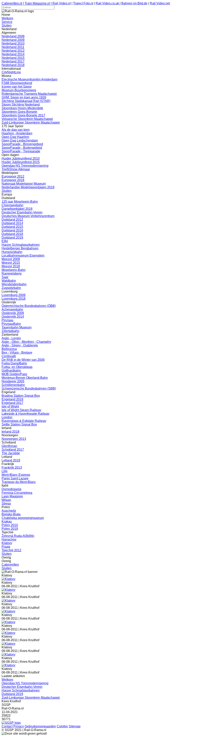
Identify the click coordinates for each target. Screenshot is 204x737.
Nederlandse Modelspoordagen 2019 (28, 187)
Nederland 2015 (13, 58)
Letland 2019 (11, 460)
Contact (7, 726)
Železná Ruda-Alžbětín (18, 536)
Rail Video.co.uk (108, 3)
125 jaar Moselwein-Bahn (20, 201)
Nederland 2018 (13, 65)
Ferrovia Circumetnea (17, 492)
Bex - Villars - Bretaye (17, 352)
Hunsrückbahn (12, 252)
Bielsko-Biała (11, 514)
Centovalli (9, 356)
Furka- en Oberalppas (17, 367)
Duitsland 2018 (12, 234)
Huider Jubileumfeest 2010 (21, 158)
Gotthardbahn (11, 370)
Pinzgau (7, 320)
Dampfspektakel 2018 (17, 208)
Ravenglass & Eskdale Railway (24, 421)
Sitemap (74, 726)
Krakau (7, 521)
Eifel (5, 241)
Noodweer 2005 (13, 381)
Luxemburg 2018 (14, 298)
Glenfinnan (9, 446)
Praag (6, 546)
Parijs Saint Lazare (15, 478)
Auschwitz (9, 510)
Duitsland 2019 (12, 237)
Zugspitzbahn (11, 288)
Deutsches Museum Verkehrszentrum (28, 216)
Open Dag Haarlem (15, 137)
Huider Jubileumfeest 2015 (21, 162)
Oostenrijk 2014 (13, 316)
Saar (5, 277)
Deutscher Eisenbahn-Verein (22, 212)
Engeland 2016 (12, 399)
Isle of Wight (10, 406)
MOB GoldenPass (14, 374)
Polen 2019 (10, 528)
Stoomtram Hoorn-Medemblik (22, 108)
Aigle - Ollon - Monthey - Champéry (26, 341)
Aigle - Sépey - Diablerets (20, 345)
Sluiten (7, 25)
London (7, 417)
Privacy (18, 726)
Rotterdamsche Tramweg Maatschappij (29, 93)
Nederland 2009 (13, 40)
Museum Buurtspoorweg (19, 90)
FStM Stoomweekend (17, 83)
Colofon (62, 726)
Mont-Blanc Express (16, 474)
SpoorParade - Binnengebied (22, 144)
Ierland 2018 (10, 431)
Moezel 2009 (11, 259)
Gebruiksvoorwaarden (40, 726)
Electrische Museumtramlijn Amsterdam (29, 79)
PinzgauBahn (11, 323)
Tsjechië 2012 (11, 550)
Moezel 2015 (11, 262)
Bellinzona (9, 349)
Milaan (6, 500)
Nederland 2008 (13, 36)
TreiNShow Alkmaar (16, 169)
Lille (5, 471)
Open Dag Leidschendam (20, 140)
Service (7, 22)
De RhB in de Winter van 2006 (23, 359)
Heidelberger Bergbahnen (20, 248)
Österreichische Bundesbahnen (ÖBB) (29, 305)
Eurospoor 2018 (13, 180)
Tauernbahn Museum (16, 327)
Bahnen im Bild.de (134, 3)
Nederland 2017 (13, 61)
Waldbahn (9, 280)
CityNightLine (11, 72)
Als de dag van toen (16, 129)
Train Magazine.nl (37, 3)
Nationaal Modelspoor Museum (24, 183)
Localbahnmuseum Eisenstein (23, 255)
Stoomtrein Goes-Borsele (19, 111)
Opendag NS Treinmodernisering (25, 165)
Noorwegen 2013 (14, 438)
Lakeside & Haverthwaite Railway (25, 413)
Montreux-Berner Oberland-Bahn (25, 377)
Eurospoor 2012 (13, 176)
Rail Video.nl (61, 3)
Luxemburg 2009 (14, 295)
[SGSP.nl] (11, 722)
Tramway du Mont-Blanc (19, 482)
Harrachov (9, 539)
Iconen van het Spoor (17, 86)
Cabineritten (10, 564)
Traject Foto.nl (83, 3)
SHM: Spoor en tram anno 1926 (24, 97)
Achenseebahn (12, 309)
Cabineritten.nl (12, 3)
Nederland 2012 (13, 50)
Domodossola (11, 489)
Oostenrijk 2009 (13, 313)
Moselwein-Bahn (14, 270)
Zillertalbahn (10, 331)
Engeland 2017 (12, 403)
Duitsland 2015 (12, 226)
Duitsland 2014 (12, 223)
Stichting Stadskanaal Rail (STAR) (26, 101)
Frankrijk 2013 (12, 467)
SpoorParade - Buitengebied (22, 147)
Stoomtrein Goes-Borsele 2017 (23, 115)
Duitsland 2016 (12, 230)
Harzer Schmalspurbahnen (21, 244)
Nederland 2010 (13, 43)
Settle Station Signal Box (19, 424)
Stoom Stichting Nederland (21, 104)
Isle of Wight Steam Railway (21, 410)
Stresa (6, 503)
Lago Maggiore (12, 496)
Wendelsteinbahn (14, 284)
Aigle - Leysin (11, 338)
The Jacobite (11, 453)
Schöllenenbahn (13, 385)
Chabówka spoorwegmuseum (23, 518)
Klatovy (7, 543)
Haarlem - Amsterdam (17, 133)
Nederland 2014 (13, 54)
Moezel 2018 (11, 266)
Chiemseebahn (12, 205)
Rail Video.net (160, 3)
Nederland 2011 (13, 47)
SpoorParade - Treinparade (21, 151)
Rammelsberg (12, 273)
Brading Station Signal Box (21, 395)
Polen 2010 (10, 525)
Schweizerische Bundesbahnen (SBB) (29, 388)
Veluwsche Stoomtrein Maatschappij (27, 119)
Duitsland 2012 (12, 219)
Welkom (7, 18)
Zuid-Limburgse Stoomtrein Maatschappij (31, 122)
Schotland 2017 (13, 449)
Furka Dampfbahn (14, 363)
